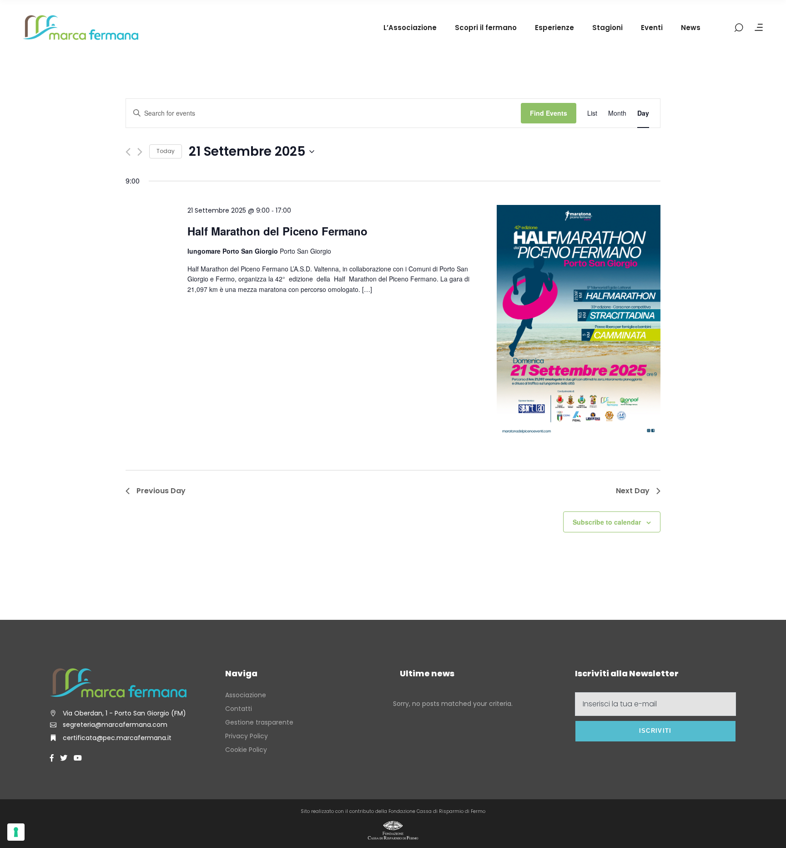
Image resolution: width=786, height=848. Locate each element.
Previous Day (161, 490)
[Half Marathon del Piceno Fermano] (578, 322)
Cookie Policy (246, 749)
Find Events (548, 112)
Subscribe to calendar (607, 521)
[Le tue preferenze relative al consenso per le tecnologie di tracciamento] (16, 832)
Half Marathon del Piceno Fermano (277, 231)
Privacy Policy (246, 736)
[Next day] (139, 152)
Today (165, 151)
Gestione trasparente (259, 722)
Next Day (633, 490)
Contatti (238, 708)
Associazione (245, 695)
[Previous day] (128, 152)
